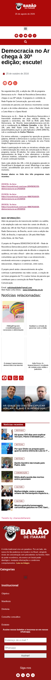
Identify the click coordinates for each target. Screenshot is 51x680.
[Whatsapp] (34, 35)
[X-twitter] (21, 35)
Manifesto (6, 601)
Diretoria (5, 609)
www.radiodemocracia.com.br (36, 123)
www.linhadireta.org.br (11, 130)
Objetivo (5, 593)
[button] (25, 28)
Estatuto (5, 624)
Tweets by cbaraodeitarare (15, 518)
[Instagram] (30, 35)
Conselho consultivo (11, 617)
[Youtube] (25, 35)
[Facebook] (16, 35)
